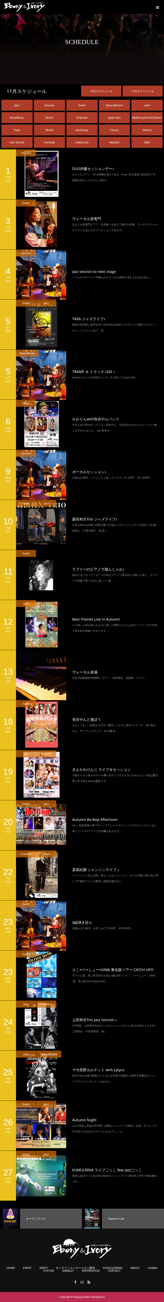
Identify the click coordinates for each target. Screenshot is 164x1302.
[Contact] (82, 1282)
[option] (41, 1219)
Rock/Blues (17, 117)
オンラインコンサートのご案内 (75, 1267)
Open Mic (114, 117)
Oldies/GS (82, 142)
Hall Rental (17, 142)
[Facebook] (75, 1282)
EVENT (27, 1267)
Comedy (49, 142)
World (49, 130)
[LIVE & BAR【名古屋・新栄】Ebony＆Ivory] (24, 7)
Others (147, 130)
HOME (11, 1267)
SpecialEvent (114, 105)
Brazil (49, 117)
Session (49, 105)
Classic (114, 130)
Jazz (17, 105)
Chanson (82, 117)
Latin (147, 105)
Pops (17, 130)
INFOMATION (91, 1270)
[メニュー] (157, 7)
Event (82, 105)
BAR (147, 142)
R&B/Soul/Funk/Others (147, 117)
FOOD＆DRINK (112, 1267)
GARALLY (68, 1270)
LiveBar (153, 1267)
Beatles (114, 142)
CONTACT (114, 1270)
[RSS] (89, 1282)
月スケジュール (27, 91)
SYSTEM (48, 1270)
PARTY (44, 1267)
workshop (81, 130)
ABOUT (135, 1267)
